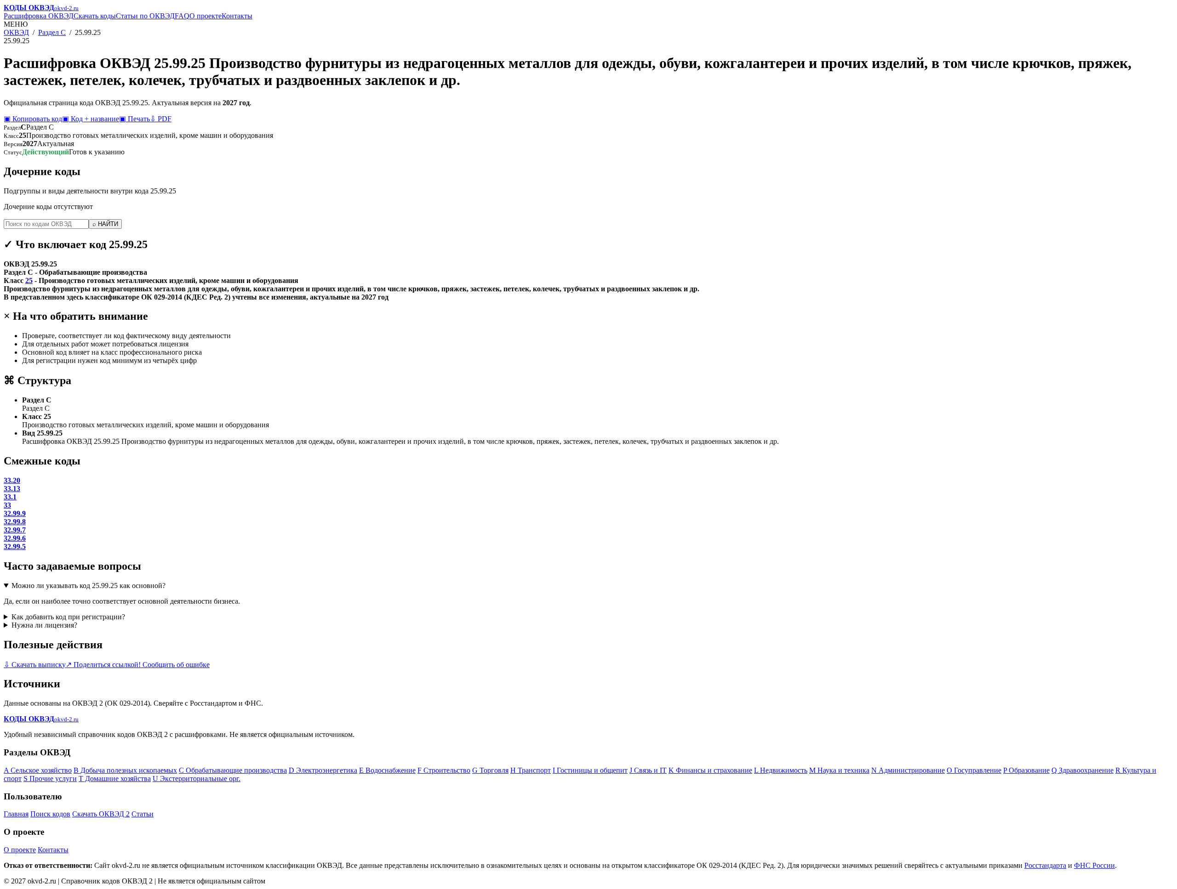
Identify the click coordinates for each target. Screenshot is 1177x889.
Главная (16, 814)
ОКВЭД (16, 32)
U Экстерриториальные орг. (196, 778)
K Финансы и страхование (710, 770)
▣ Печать (134, 119)
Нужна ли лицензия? (44, 625)
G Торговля (490, 770)
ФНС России (1094, 865)
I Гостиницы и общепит (590, 770)
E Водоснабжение (387, 770)
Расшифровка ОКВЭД (39, 16)
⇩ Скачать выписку (35, 664)
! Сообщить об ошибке (174, 664)
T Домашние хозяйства (115, 778)
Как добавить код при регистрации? (68, 617)
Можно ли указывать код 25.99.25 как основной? (88, 585)
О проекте (205, 16)
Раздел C (52, 32)
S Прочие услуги (50, 778)
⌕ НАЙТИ (105, 224)
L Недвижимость (780, 770)
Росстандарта (1045, 865)
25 (29, 280)
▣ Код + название (90, 119)
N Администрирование (908, 770)
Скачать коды (95, 16)
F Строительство (443, 770)
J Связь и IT (648, 770)
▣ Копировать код (33, 119)
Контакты (237, 16)
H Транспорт (530, 770)
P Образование (1026, 770)
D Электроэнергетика (323, 770)
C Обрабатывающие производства (233, 770)
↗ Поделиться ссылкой (102, 664)
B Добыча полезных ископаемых (125, 770)
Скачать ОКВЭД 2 (101, 814)
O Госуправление (974, 770)
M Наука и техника (839, 770)
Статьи (142, 814)
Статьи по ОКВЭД (145, 16)
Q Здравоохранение (1082, 770)
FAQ (182, 16)
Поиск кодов (50, 814)
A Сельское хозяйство (38, 770)
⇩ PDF (160, 119)
